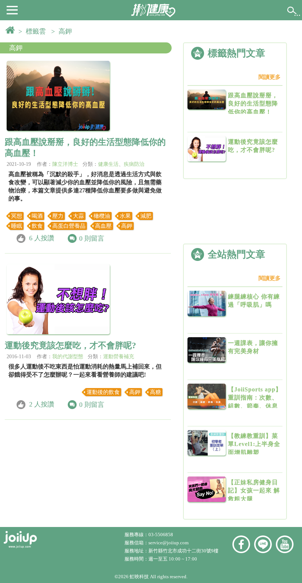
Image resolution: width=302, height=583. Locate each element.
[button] (12, 9)
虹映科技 (139, 576)
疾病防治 (134, 164)
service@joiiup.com (169, 542)
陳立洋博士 (65, 164)
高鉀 (15, 48)
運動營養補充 (118, 356)
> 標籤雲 (33, 31)
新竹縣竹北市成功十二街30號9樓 (183, 551)
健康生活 (108, 164)
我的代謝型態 (67, 356)
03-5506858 (160, 534)
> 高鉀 (63, 31)
